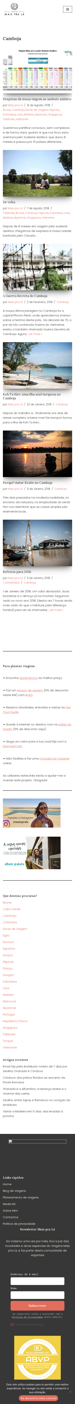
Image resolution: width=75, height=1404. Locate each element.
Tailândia (9, 119)
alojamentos (28, 678)
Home (7, 1184)
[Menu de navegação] (67, 9)
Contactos (10, 1217)
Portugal (9, 1014)
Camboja (18, 110)
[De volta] (37, 173)
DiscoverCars (12, 746)
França (7, 968)
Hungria (8, 975)
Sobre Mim (10, 1210)
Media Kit (9, 1204)
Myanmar (41, 114)
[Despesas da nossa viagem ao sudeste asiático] (37, 70)
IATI (30, 695)
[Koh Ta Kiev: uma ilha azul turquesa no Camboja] (37, 365)
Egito (6, 935)
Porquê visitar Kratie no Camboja (27, 483)
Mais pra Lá (15, 105)
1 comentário (11, 583)
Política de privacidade (19, 1224)
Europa (8, 955)
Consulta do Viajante (54, 758)
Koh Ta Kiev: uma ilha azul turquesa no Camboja (32, 396)
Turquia (8, 1041)
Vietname (22, 119)
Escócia (8, 942)
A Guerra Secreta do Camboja (25, 296)
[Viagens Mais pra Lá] (14, 9)
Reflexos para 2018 (17, 572)
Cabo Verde (11, 909)
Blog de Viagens (14, 1191)
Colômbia (10, 922)
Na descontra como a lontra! (38, 1398)
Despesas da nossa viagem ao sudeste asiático (37, 99)
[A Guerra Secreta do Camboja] (37, 267)
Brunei (7, 110)
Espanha (9, 949)
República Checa (15, 1021)
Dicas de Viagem (37, 110)
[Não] (70, 1392)
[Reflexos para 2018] (37, 543)
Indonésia (9, 114)
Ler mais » (35, 334)
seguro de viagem (30, 690)
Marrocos (9, 1001)
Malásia (29, 114)
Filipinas (54, 110)
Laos (20, 114)
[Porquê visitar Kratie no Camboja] (37, 454)
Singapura (55, 114)
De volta (9, 202)
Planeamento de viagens (21, 1197)
